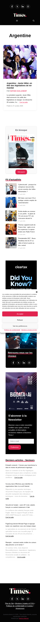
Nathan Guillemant (18, 91)
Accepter (20, 314)
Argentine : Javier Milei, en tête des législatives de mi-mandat (19, 85)
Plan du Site (9, 603)
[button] (37, 292)
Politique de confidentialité (12, 330)
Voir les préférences (20, 326)
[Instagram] (28, 6)
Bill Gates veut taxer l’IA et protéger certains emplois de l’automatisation (27, 200)
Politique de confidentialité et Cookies (19, 606)
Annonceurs (20, 608)
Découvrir (21, 172)
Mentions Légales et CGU (29, 330)
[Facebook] (12, 6)
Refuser (20, 320)
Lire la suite (24, 102)
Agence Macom (24, 618)
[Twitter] (17, 6)
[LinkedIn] (23, 6)
